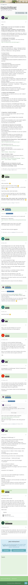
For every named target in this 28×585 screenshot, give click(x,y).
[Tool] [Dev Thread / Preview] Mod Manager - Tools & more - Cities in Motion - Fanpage (12, 159)
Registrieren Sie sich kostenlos (9, 545)
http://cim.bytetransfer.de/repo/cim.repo (10, 142)
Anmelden (6, 550)
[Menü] (26, 1)
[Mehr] (26, 22)
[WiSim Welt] (3, 1)
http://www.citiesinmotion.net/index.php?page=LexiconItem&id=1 (10, 417)
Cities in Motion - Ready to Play (8, 152)
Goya (13, 202)
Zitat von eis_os (7, 405)
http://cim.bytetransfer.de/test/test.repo (10, 145)
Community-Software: (14, 583)
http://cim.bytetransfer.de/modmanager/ (10, 42)
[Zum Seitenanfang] (25, 583)
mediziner (13, 232)
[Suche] (19, 1)
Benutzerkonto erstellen (18, 550)
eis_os (3, 10)
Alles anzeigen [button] (13, 412)
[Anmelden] (23, 1)
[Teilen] (26, 13)
